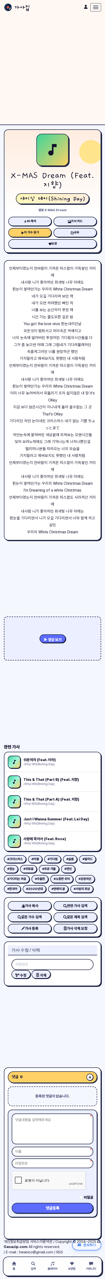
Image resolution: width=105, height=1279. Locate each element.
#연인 (68, 869)
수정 (22, 975)
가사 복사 (31, 906)
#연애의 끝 (58, 889)
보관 (54, 243)
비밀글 (88, 1197)
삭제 (42, 975)
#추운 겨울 (49, 869)
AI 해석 (31, 221)
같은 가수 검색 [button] (31, 917)
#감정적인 (85, 879)
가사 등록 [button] (31, 928)
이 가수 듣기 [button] (31, 232)
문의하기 (89, 1245)
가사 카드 (77, 221)
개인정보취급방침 (16, 1241)
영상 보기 (54, 640)
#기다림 (53, 859)
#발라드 (88, 859)
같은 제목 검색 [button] (77, 917)
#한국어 (12, 889)
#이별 (35, 859)
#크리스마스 (15, 859)
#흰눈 (11, 869)
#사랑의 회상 (82, 889)
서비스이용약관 (41, 1241)
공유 (76, 232)
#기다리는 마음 (16, 879)
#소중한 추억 (62, 879)
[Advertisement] (52, 69)
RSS (59, 1252)
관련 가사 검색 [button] (77, 906)
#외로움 (28, 869)
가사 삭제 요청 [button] (77, 928)
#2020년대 (34, 889)
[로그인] (86, 7)
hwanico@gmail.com (36, 1252)
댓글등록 (52, 1208)
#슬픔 (70, 859)
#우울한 (40, 879)
